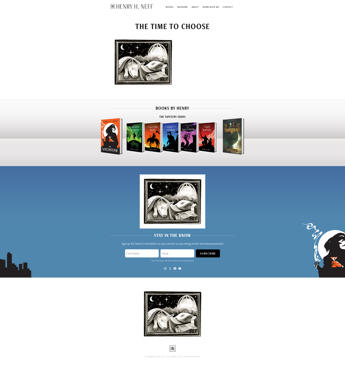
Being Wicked (195, 356)
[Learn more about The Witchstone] (111, 154)
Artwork (182, 7)
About (195, 7)
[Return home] (132, 7)
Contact (228, 7)
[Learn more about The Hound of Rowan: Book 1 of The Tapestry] (133, 154)
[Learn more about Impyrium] (233, 154)
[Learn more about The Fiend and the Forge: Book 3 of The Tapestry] (169, 154)
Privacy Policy (177, 356)
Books (169, 7)
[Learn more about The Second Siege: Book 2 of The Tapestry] (151, 154)
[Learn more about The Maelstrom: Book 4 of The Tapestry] (187, 154)
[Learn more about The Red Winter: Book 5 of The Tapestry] (208, 154)
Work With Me (211, 7)
